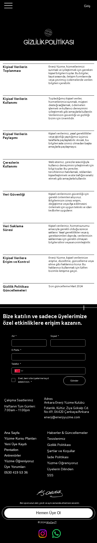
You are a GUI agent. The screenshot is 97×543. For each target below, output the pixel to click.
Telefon (16, 364)
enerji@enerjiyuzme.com (62, 417)
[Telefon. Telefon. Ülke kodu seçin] (19, 371)
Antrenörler (12, 455)
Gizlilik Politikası (59, 445)
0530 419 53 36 (16, 472)
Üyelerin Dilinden (60, 469)
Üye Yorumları (14, 467)
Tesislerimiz (56, 438)
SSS (50, 475)
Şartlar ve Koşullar (61, 451)
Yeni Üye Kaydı (15, 444)
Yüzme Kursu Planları (20, 438)
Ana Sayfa (12, 433)
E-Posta (16, 350)
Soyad (54, 336)
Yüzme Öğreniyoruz (19, 461)
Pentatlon (11, 450)
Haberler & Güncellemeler (67, 433)
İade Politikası (58, 457)
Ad (14, 336)
